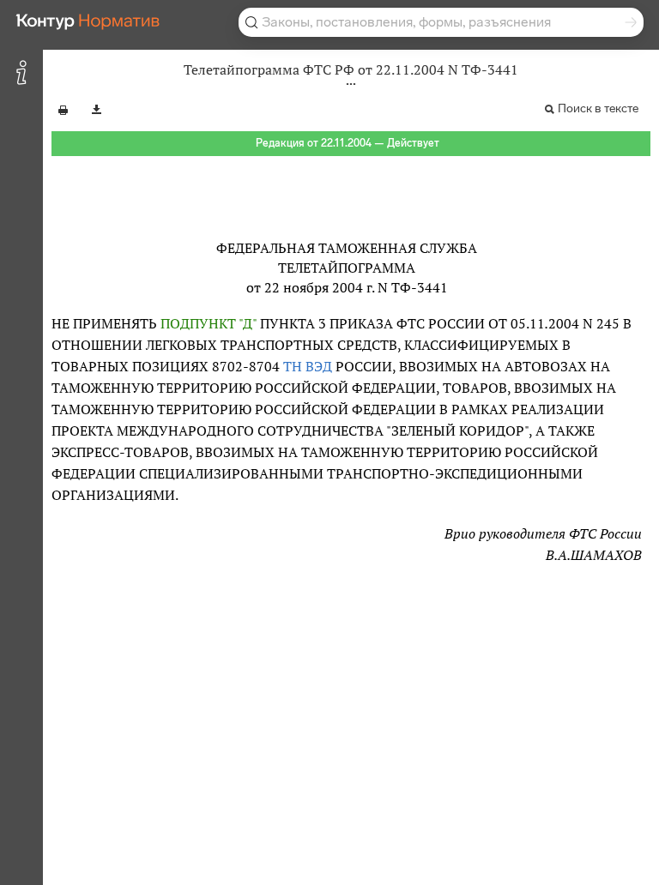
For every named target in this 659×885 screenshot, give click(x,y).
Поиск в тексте (598, 108)
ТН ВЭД (307, 366)
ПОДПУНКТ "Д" (208, 323)
